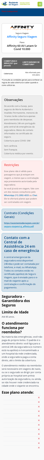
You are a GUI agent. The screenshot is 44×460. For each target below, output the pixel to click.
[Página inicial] (16, 3)
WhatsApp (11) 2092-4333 (16, 195)
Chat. (35, 195)
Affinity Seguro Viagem (22, 36)
